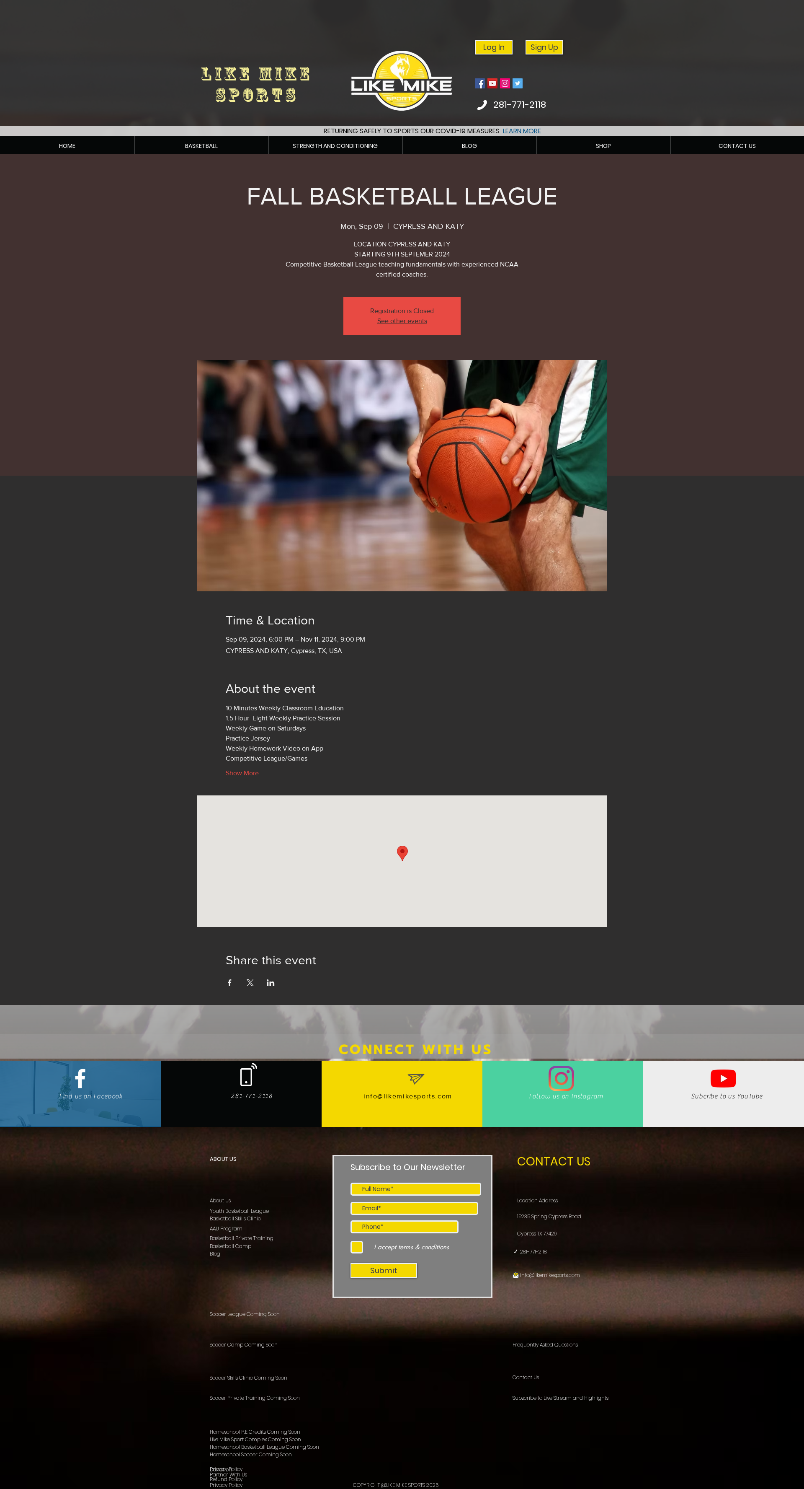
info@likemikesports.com (407, 1096)
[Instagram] (505, 83)
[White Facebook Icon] (80, 1078)
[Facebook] (480, 83)
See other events (402, 320)
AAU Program (226, 1228)
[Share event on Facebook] (230, 982)
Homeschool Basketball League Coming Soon (264, 1446)
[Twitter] (518, 83)
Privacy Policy (226, 1485)
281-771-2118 (533, 1251)
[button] (201, 146)
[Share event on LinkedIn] (271, 982)
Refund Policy (226, 1479)
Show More (242, 773)
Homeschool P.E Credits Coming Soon (255, 1431)
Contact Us (526, 1377)
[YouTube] (492, 83)
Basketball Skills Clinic (235, 1218)
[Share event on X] (250, 982)
